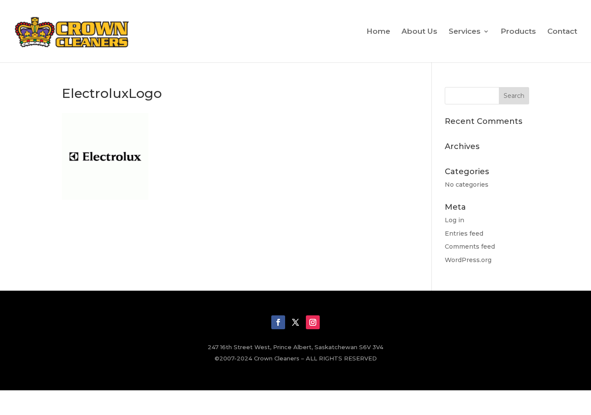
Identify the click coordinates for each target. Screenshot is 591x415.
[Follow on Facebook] (278, 322)
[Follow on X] (295, 322)
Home (378, 32)
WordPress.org (468, 260)
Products (518, 32)
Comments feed (470, 246)
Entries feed (464, 233)
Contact (562, 32)
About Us (419, 32)
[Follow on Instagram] (313, 322)
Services (465, 32)
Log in (454, 220)
